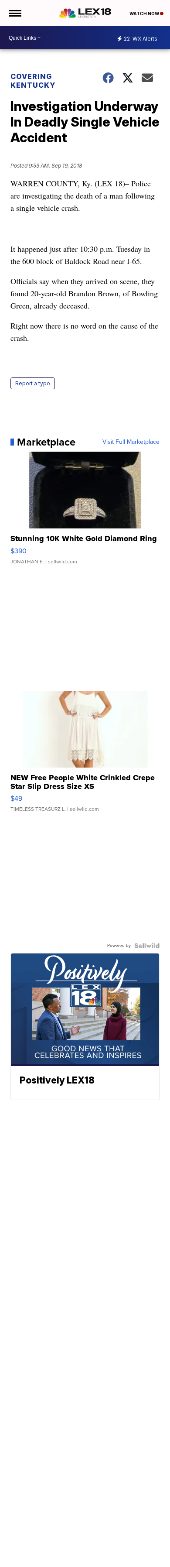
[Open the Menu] (15, 13)
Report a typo (32, 383)
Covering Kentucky (32, 80)
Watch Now (144, 13)
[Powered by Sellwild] (147, 946)
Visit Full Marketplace (131, 442)
